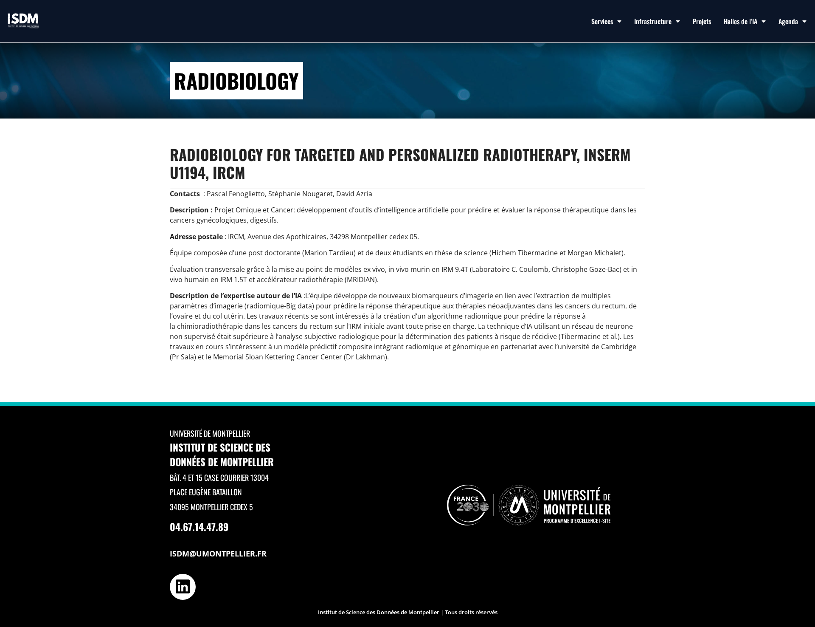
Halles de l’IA (740, 21)
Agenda (788, 21)
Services (602, 21)
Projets (702, 21)
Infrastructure (653, 21)
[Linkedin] (183, 587)
